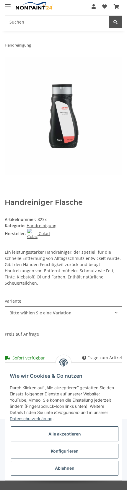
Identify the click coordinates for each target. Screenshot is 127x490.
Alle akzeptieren (64, 433)
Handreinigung (41, 225)
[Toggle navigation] (8, 3)
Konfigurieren (65, 450)
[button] (93, 6)
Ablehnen (64, 468)
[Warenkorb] (116, 6)
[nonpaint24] (34, 6)
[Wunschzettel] (104, 6)
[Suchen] (115, 22)
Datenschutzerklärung (31, 418)
